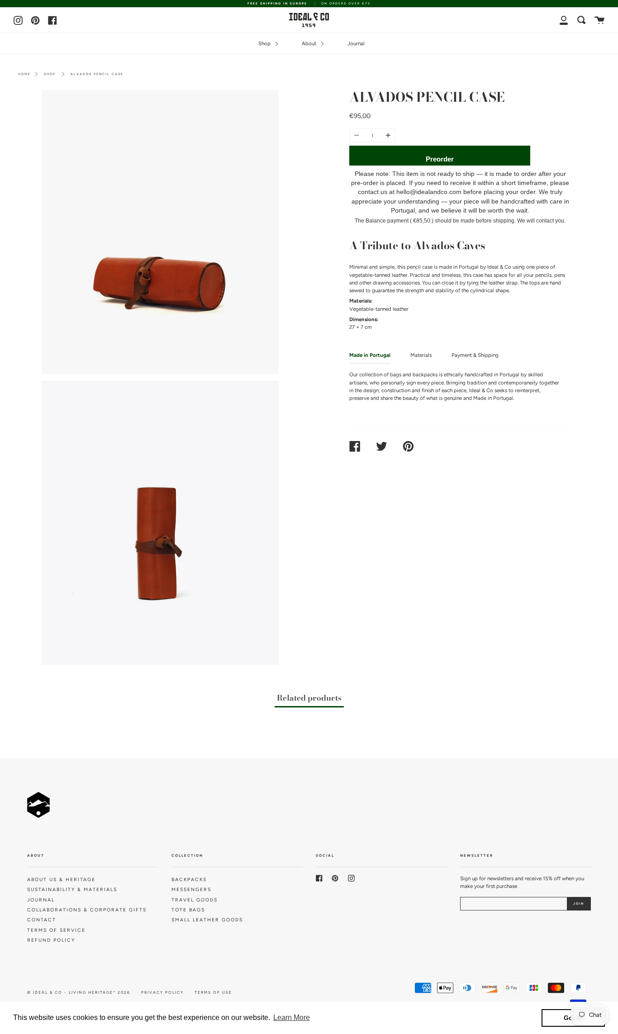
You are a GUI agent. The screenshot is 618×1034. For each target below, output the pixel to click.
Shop (265, 43)
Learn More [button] (291, 1017)
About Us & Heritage (61, 879)
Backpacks (189, 879)
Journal (356, 43)
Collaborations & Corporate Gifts (87, 910)
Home (24, 74)
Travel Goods (194, 900)
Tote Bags (188, 910)
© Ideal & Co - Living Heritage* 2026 (78, 992)
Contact (41, 920)
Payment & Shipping (475, 355)
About (310, 43)
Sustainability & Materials (72, 889)
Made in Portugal (369, 355)
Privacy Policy (162, 992)
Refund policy (51, 940)
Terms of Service (56, 930)
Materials (421, 355)
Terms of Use (213, 992)
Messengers (191, 889)
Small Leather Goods (207, 920)
